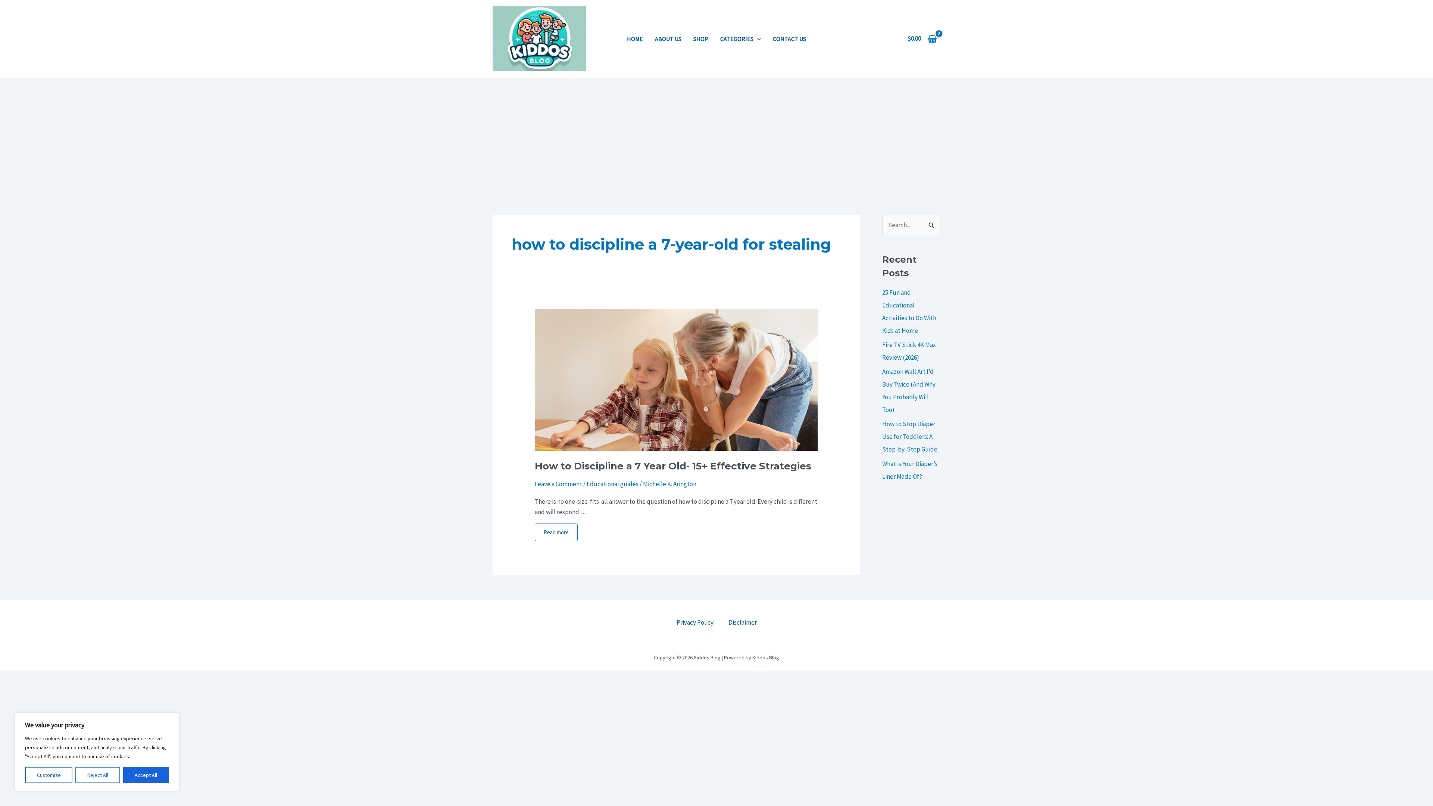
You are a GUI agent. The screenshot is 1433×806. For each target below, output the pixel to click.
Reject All (97, 775)
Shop (700, 39)
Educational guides (613, 484)
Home (635, 39)
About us (668, 39)
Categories (736, 39)
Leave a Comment (558, 484)
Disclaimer (742, 622)
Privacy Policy (695, 622)
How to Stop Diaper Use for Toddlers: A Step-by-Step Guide (909, 436)
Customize (49, 775)
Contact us (789, 39)
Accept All (146, 775)
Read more (556, 532)
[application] (757, 38)
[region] (97, 752)
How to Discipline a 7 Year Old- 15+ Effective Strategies (673, 466)
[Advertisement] (716, 133)
